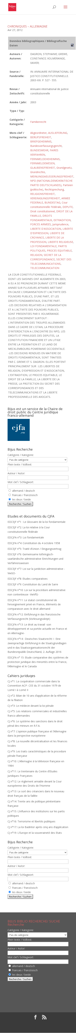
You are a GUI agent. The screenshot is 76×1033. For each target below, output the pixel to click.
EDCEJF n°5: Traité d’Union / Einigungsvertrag (34, 549)
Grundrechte (37, 172)
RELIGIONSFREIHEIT (42, 194)
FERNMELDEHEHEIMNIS (45, 159)
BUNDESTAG (52, 202)
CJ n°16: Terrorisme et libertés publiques (31, 821)
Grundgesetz (64, 167)
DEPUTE (68, 207)
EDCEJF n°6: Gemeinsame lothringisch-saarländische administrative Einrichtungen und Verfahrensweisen (35, 559)
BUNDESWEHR (39, 150)
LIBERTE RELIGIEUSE (60, 242)
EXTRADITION (62, 220)
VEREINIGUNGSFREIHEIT (45, 198)
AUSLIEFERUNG (57, 133)
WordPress (38, 1028)
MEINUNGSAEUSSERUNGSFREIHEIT (51, 176)
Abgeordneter (38, 133)
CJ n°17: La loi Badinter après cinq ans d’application (38, 827)
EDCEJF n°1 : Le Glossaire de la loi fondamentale (36, 522)
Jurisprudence (60, 224)
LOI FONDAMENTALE (43, 246)
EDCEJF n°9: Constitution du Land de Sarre (33, 584)
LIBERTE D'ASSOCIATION (45, 228)
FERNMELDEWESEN (42, 163)
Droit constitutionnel (42, 211)
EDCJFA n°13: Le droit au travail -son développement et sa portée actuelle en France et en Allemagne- (37, 629)
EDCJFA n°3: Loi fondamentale (26, 537)
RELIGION (36, 255)
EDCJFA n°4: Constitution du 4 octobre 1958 (34, 543)
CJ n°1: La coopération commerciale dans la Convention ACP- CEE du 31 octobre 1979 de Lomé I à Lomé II (34, 686)
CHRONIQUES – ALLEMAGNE (27, 26)
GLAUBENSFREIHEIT (42, 167)
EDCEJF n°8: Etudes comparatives (28, 578)
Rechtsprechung (54, 189)
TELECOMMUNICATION (44, 268)
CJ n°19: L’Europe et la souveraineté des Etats (35, 832)
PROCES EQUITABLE (59, 250)
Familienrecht (38, 122)
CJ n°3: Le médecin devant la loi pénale (31, 705)
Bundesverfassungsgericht (46, 146)
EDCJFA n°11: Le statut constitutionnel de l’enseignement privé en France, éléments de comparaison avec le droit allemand (34, 604)
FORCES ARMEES (40, 224)
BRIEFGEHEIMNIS (40, 141)
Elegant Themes (35, 1023)
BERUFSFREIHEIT (40, 137)
